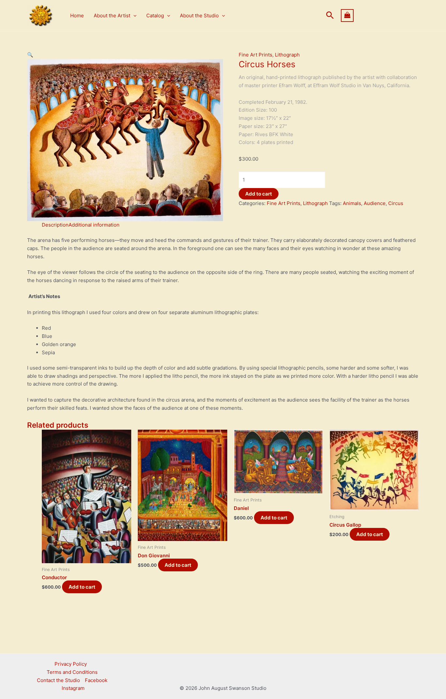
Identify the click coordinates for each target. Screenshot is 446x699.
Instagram (73, 688)
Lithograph (287, 55)
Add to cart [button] (82, 587)
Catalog (155, 15)
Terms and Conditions (72, 672)
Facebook (96, 680)
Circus (395, 203)
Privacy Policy (71, 664)
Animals (352, 203)
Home (77, 15)
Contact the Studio (58, 680)
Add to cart (258, 194)
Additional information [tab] (94, 225)
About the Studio (199, 15)
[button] (133, 16)
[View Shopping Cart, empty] (380, 15)
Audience (375, 203)
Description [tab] (55, 225)
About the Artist (112, 15)
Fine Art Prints (255, 55)
